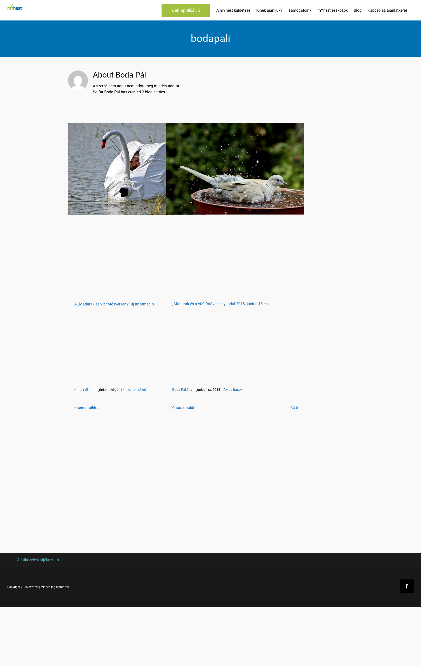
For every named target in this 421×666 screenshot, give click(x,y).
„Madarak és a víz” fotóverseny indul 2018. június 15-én (220, 304)
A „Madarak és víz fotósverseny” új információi (114, 304)
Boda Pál (81, 390)
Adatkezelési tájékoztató (38, 560)
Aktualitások (137, 390)
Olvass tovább (85, 408)
